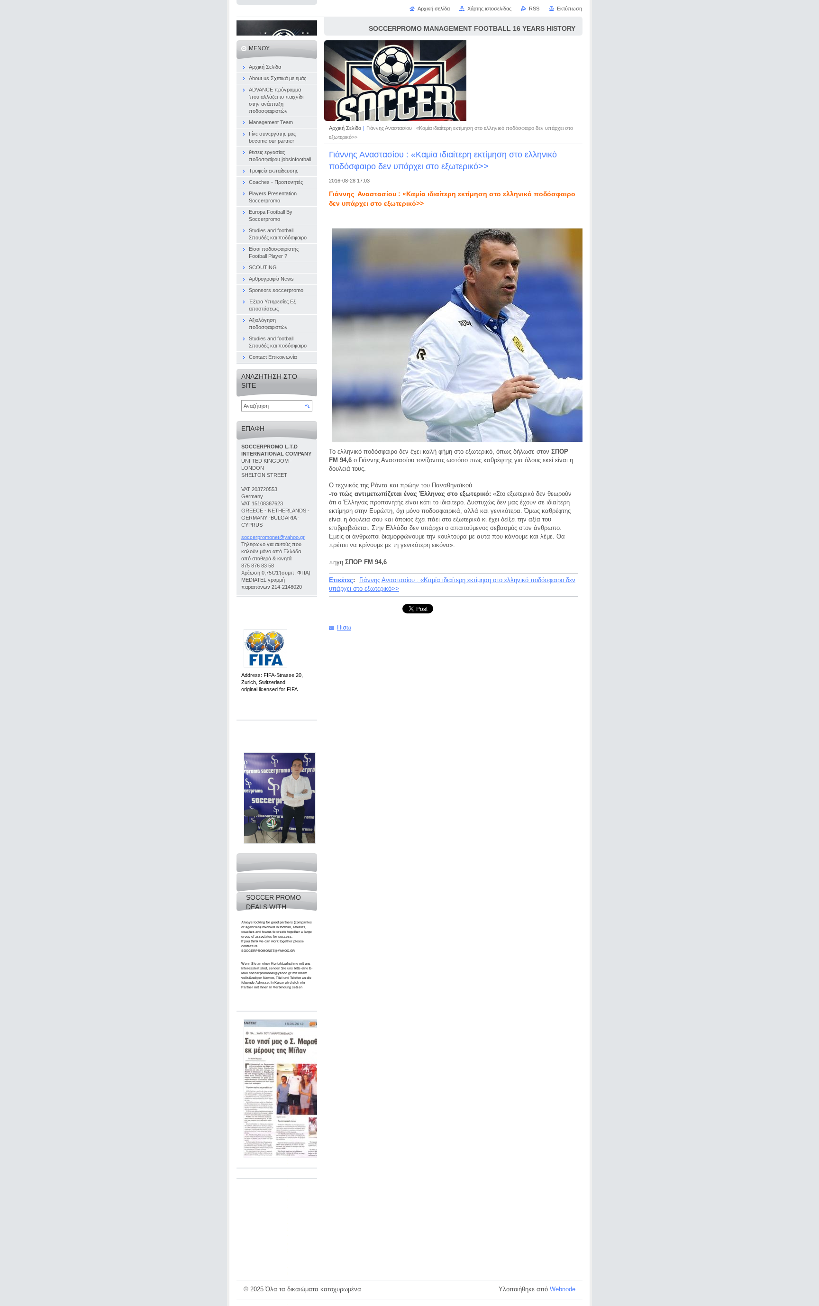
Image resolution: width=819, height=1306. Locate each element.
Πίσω (344, 627)
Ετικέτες (341, 580)
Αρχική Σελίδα (345, 128)
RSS (534, 8)
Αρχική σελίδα (434, 8)
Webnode (562, 1289)
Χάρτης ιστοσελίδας (489, 8)
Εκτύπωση (569, 8)
